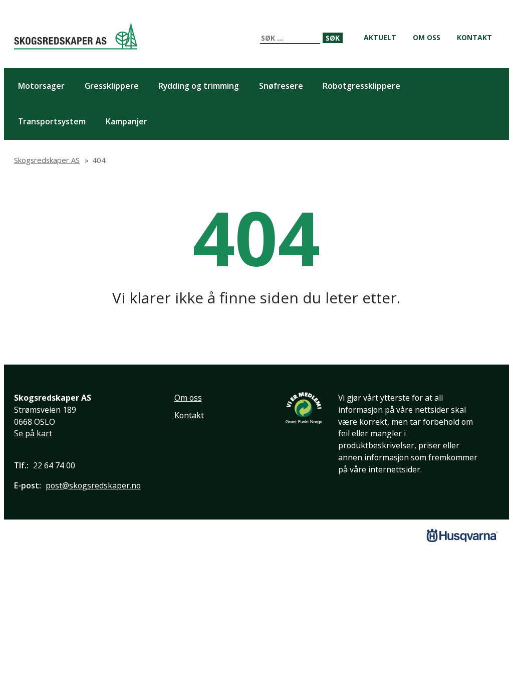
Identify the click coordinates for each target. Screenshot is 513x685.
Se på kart (33, 433)
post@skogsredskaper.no (93, 485)
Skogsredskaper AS (75, 36)
